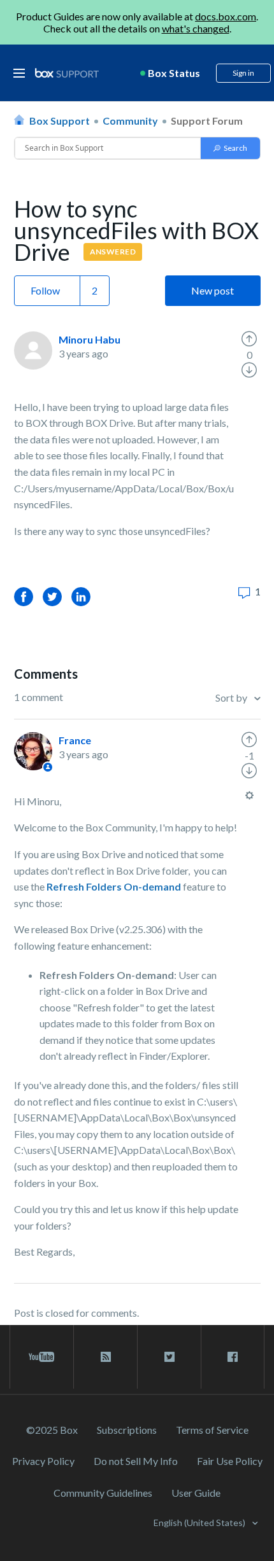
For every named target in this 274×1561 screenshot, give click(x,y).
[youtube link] (41, 1357)
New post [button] (212, 290)
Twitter (52, 596)
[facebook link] (232, 1357)
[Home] (67, 73)
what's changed (195, 28)
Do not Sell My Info (136, 1461)
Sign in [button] (243, 73)
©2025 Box (52, 1430)
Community (130, 120)
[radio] (249, 339)
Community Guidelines (103, 1493)
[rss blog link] (105, 1357)
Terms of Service (212, 1430)
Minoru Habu (89, 339)
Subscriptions (127, 1430)
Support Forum (207, 120)
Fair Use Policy (230, 1461)
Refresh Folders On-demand (114, 886)
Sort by (232, 697)
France (75, 740)
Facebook (23, 596)
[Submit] (230, 148)
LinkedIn (80, 596)
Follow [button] (45, 290)
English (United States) (200, 1522)
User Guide (195, 1493)
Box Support (59, 120)
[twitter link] (169, 1357)
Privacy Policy (43, 1461)
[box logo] (67, 73)
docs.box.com (225, 16)
